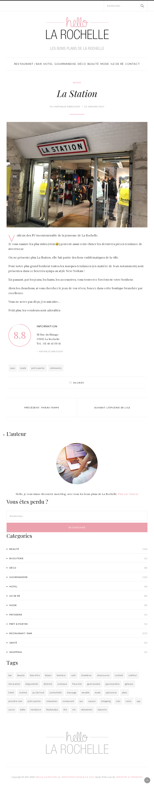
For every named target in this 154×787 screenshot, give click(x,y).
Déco (82, 63)
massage (71, 692)
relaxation (51, 701)
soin (118, 701)
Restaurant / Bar (28, 63)
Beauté (93, 63)
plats (124, 692)
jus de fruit (38, 692)
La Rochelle (56, 692)
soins (128, 701)
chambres (86, 675)
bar (10, 675)
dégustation (31, 684)
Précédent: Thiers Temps (41, 407)
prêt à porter (38, 368)
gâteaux (129, 684)
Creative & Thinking (129, 777)
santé (78, 642)
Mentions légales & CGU (78, 777)
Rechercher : (17, 516)
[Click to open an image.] (77, 174)
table (23, 709)
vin (74, 709)
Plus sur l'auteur (128, 494)
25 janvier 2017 (94, 106)
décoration (14, 684)
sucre (11, 709)
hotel (11, 692)
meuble (86, 692)
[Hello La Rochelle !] (77, 33)
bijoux (48, 675)
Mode (104, 63)
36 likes (78, 382)
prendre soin (15, 701)
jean (12, 368)
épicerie (102, 709)
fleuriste (77, 684)
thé (65, 709)
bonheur (61, 675)
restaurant (68, 701)
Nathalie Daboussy (65, 106)
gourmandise (113, 684)
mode (23, 368)
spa (138, 701)
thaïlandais (52, 709)
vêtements (56, 368)
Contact (132, 63)
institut (23, 692)
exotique (62, 684)
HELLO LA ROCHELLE (47, 777)
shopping (78, 652)
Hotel (48, 63)
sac (81, 701)
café (73, 675)
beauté (21, 675)
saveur (92, 701)
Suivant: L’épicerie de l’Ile (112, 407)
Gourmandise (65, 63)
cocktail (119, 675)
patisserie (78, 614)
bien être (35, 675)
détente (48, 684)
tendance (36, 709)
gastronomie (93, 684)
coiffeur (132, 675)
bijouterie (78, 558)
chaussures (103, 675)
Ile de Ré (117, 63)
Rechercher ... (115, 5)
